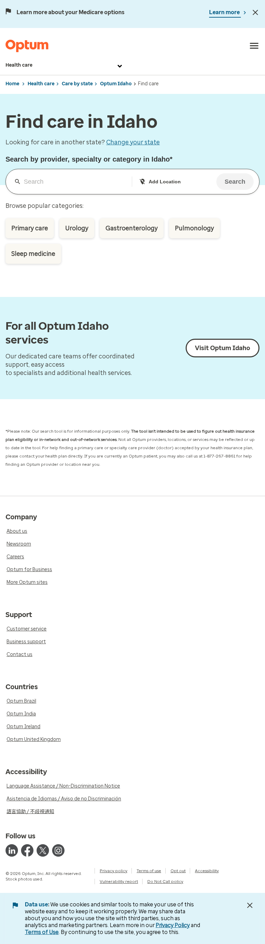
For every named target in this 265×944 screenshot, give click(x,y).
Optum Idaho (116, 84)
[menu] (254, 45)
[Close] (255, 12)
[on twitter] (43, 850)
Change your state (133, 142)
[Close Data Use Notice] (250, 905)
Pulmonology (194, 228)
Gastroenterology (132, 228)
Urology (76, 228)
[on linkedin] (12, 850)
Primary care (29, 228)
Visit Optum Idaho (222, 348)
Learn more (225, 12)
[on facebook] (27, 850)
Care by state (77, 84)
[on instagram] (58, 850)
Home (12, 84)
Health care (19, 65)
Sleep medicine (33, 254)
